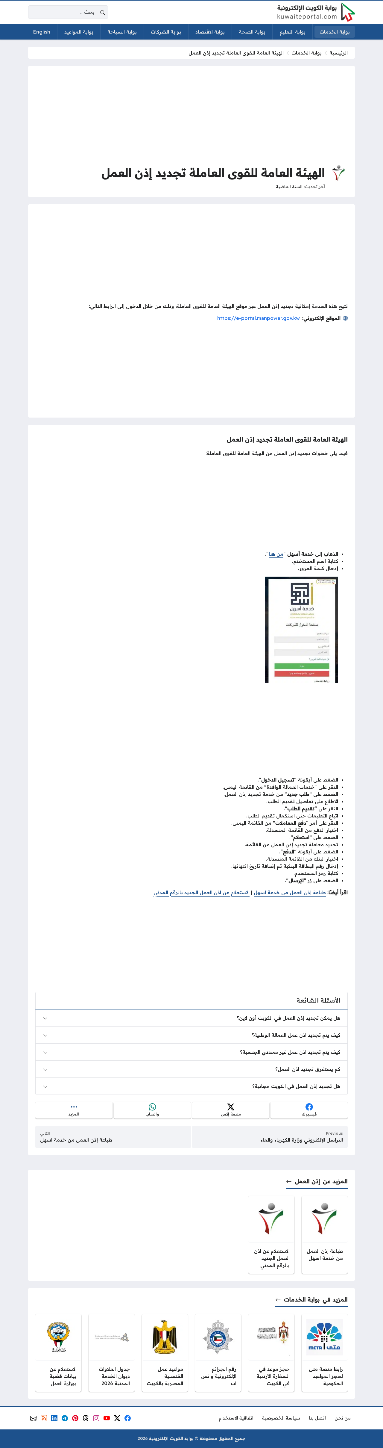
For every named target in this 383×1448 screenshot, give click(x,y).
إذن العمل (307, 1181)
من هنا (276, 554)
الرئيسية (338, 53)
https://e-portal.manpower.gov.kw (258, 318)
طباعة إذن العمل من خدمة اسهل (290, 892)
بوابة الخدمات (306, 53)
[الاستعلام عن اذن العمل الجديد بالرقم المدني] (271, 1235)
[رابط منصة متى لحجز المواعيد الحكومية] (325, 1353)
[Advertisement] (191, 115)
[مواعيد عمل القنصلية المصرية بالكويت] (165, 1353)
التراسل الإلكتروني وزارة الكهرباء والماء (302, 1140)
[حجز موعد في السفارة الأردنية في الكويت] (271, 1353)
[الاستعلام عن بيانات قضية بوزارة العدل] (58, 1353)
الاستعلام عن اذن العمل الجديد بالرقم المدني (201, 892)
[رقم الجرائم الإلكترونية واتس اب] (218, 1353)
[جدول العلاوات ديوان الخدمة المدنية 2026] (112, 1353)
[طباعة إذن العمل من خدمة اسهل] (325, 1235)
